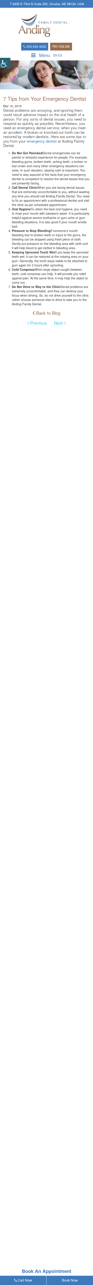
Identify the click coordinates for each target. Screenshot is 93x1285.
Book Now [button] (70, 1280)
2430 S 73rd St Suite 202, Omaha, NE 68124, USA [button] (48, 4)
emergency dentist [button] (42, 141)
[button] (5, 63)
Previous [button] (38, 323)
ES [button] (60, 55)
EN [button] (55, 55)
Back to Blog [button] (47, 313)
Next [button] (59, 323)
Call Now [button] (24, 1280)
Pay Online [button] (61, 46)
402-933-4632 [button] (36, 46)
